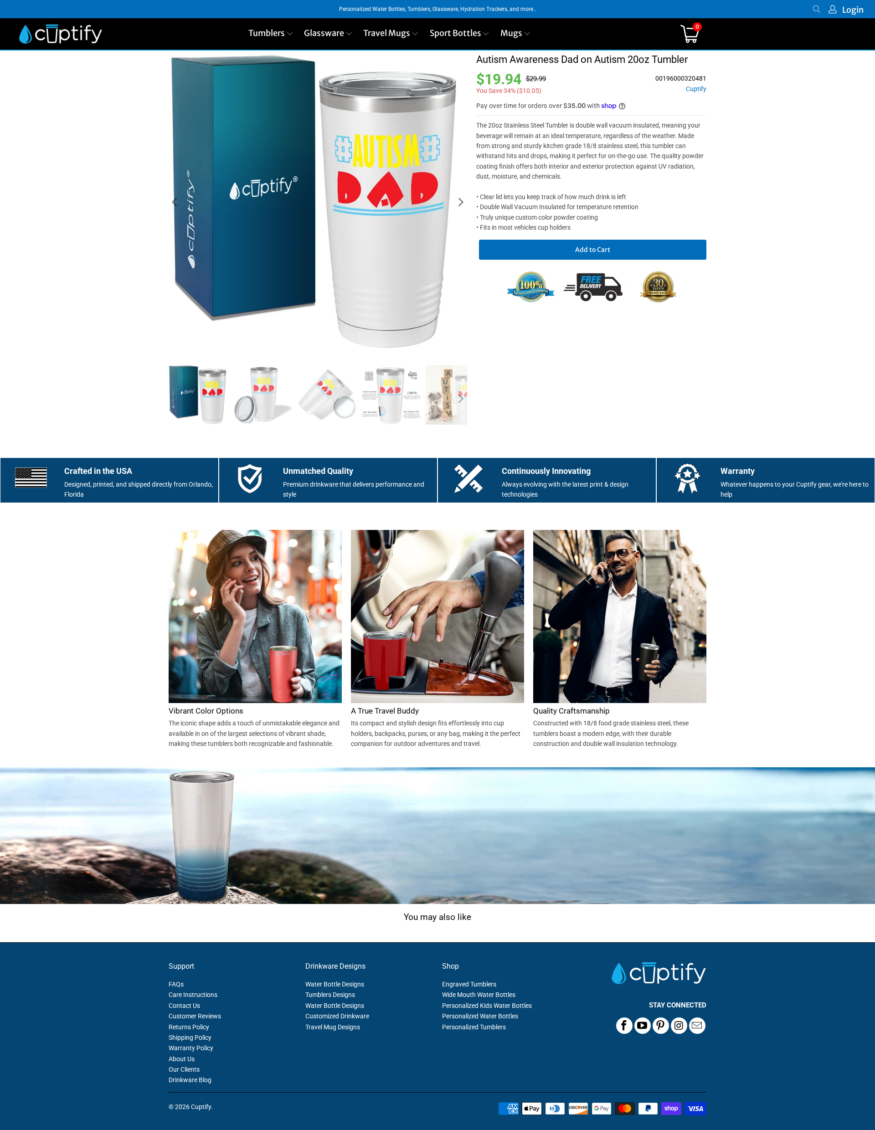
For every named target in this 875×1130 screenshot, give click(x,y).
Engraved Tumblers (469, 984)
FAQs (176, 984)
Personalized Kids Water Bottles (487, 1005)
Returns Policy (189, 1027)
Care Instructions (193, 994)
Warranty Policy (191, 1048)
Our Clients (184, 1069)
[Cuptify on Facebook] (624, 1025)
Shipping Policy (190, 1037)
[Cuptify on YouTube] (642, 1025)
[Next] (460, 202)
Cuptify (696, 89)
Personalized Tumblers (474, 1027)
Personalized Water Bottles (480, 1016)
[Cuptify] (60, 34)
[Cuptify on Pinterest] (661, 1025)
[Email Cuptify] (697, 1025)
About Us (182, 1059)
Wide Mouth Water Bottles (478, 994)
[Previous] (175, 202)
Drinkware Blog (190, 1080)
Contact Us (184, 1005)
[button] (270, 34)
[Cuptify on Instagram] (679, 1025)
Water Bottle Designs (334, 984)
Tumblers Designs (330, 994)
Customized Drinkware (337, 1016)
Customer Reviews (195, 1016)
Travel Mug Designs (332, 1027)
